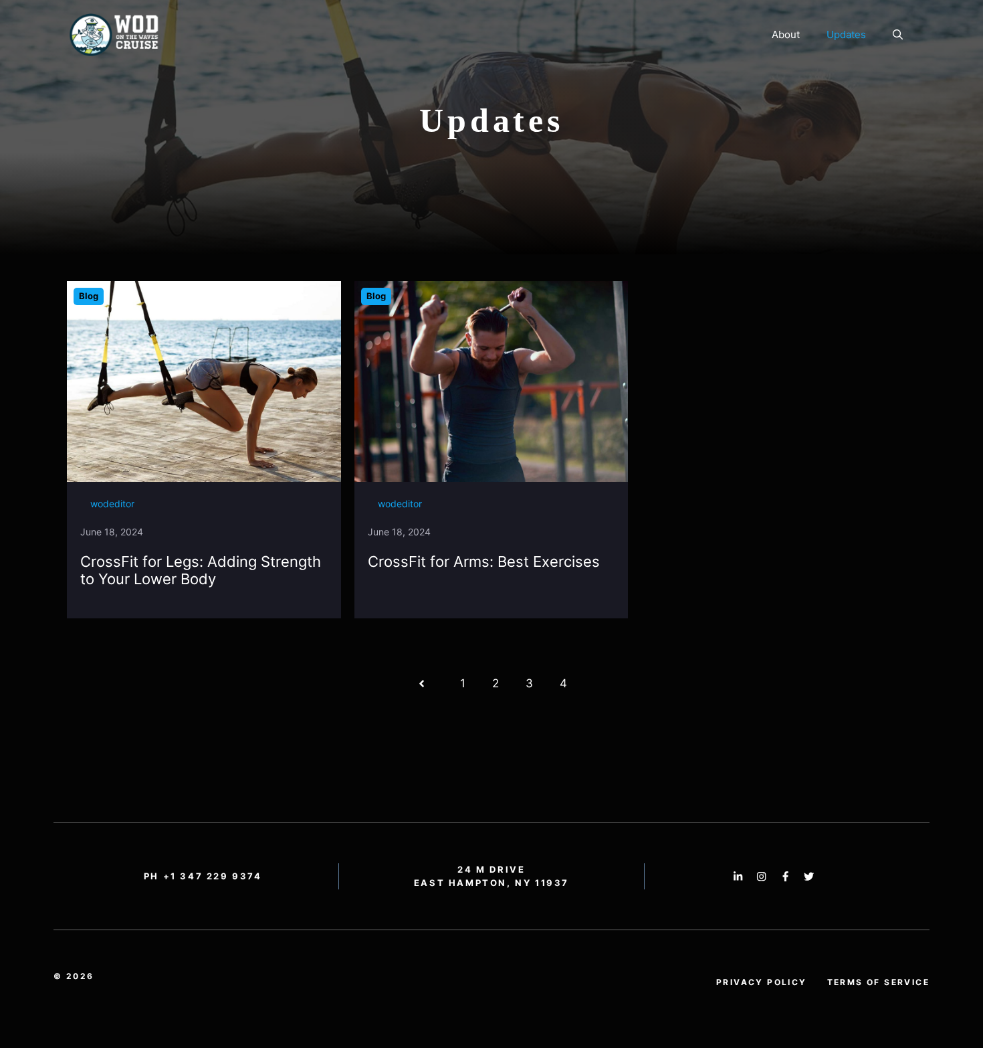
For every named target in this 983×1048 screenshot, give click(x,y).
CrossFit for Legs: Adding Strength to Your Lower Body (200, 570)
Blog (88, 295)
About (786, 34)
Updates (846, 34)
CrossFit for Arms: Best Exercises (484, 561)
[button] (897, 35)
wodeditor (112, 503)
